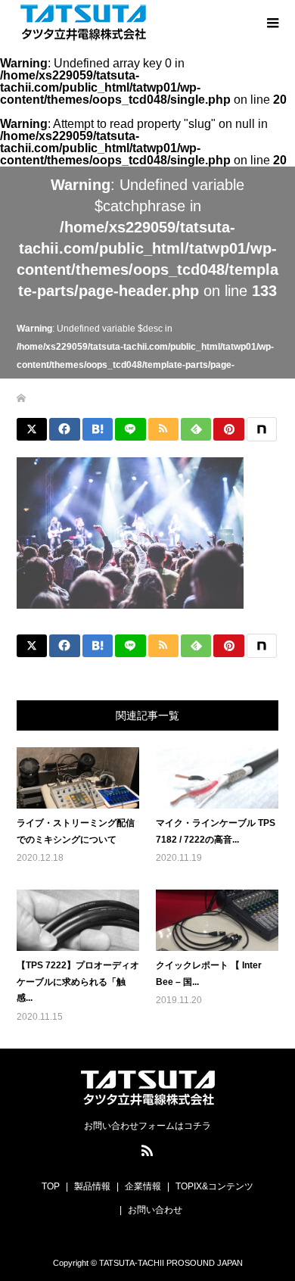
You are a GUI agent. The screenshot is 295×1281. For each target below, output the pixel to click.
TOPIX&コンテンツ (214, 1186)
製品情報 (92, 1186)
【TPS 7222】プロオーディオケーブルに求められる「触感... (78, 981)
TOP (51, 1186)
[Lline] (130, 429)
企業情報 (143, 1186)
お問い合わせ (155, 1210)
